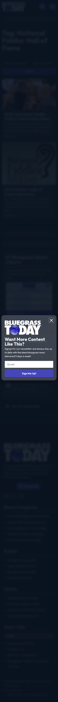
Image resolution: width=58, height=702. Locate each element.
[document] (29, 351)
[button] (51, 320)
